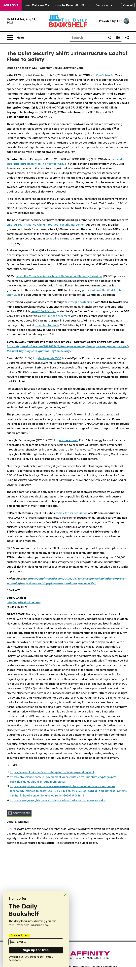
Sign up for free (36, 950)
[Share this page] (127, 37)
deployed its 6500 (49, 358)
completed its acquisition (71, 513)
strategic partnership (80, 302)
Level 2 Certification (43, 311)
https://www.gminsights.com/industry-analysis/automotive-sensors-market (58, 800)
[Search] (110, 37)
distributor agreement (56, 316)
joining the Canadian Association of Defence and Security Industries (58, 276)
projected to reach (47, 325)
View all (128, 5)
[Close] (64, 895)
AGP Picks (10, 5)
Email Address (19, 935)
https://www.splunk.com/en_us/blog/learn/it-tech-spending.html (52, 772)
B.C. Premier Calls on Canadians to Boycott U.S (48, 5)
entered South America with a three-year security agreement (46, 224)
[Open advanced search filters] (118, 37)
